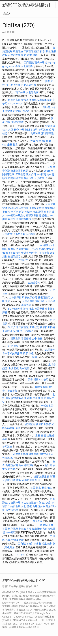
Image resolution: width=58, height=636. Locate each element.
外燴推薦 (24, 248)
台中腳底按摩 (26, 465)
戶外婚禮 (19, 211)
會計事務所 (27, 252)
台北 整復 (26, 506)
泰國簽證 (26, 99)
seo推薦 (41, 174)
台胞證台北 (40, 178)
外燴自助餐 (14, 506)
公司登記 (50, 207)
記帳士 (45, 215)
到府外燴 (36, 133)
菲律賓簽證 (25, 528)
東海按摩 (7, 111)
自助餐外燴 (49, 107)
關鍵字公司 (31, 129)
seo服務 (48, 170)
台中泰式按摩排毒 (12, 353)
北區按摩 (50, 349)
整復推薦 (47, 487)
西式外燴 (39, 62)
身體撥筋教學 (36, 207)
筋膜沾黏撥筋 (33, 215)
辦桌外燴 (13, 219)
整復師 (28, 211)
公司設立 (43, 129)
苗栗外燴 (20, 92)
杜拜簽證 (13, 528)
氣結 (17, 427)
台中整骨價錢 (20, 454)
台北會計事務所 (21, 111)
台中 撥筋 (32, 55)
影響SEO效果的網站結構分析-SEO (28, 9)
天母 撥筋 (33, 379)
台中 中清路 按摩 (36, 398)
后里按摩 (47, 543)
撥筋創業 (15, 338)
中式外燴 (50, 166)
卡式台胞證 (47, 405)
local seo (13, 207)
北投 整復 (13, 368)
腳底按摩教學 (43, 424)
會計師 (48, 465)
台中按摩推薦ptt (31, 480)
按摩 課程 (28, 353)
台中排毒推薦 (9, 390)
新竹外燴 (20, 234)
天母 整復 (35, 140)
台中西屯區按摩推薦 (33, 301)
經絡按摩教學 (39, 99)
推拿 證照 (38, 211)
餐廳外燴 (18, 51)
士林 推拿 (12, 144)
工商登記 (29, 51)
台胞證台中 (39, 506)
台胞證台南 (32, 92)
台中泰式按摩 (13, 84)
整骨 (34, 357)
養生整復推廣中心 (31, 502)
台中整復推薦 (41, 252)
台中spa (34, 248)
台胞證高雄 (14, 99)
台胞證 (6, 170)
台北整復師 (27, 66)
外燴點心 (20, 215)
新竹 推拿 (28, 308)
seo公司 (43, 379)
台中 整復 (37, 338)
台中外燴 (50, 62)
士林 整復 (40, 435)
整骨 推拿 (35, 487)
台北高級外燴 (28, 84)
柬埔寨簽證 (17, 122)
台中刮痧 (24, 368)
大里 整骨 (13, 129)
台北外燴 (50, 301)
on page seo (15, 103)
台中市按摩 (14, 55)
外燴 (21, 129)
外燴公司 (38, 521)
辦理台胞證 (25, 219)
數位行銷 (29, 178)
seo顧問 (30, 234)
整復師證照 (14, 256)
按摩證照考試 (18, 398)
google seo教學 (11, 66)
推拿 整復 (7, 211)
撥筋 (23, 55)
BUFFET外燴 (15, 308)
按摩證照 (13, 248)
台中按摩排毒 (16, 297)
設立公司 (31, 174)
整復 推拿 (39, 51)
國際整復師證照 (44, 386)
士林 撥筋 (43, 245)
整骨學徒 (39, 308)
